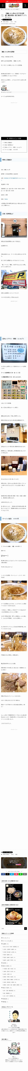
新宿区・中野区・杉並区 (9, 976)
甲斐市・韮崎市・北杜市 (9, 957)
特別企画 (6, 998)
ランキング (6, 938)
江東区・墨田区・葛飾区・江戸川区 (11, 979)
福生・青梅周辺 (7, 993)
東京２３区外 (7, 987)
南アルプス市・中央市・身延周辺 (11, 946)
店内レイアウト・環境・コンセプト (13, 147)
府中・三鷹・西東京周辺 (9, 990)
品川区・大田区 (7, 974)
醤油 (15, 21)
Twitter (6, 199)
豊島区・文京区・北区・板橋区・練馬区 (12, 984)
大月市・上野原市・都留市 (9, 949)
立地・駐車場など (9, 145)
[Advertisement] (14, 117)
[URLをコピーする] (25, 874)
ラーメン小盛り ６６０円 (11, 149)
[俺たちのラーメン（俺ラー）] (14, 5)
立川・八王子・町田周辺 (7, 19)
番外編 (5, 1001)
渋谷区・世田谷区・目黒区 (9, 982)
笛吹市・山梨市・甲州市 (9, 960)
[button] (3, 874)
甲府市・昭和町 (7, 954)
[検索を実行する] (25, 928)
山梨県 (5, 944)
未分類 (5, 963)
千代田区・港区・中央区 (9, 968)
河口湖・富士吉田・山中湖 (9, 952)
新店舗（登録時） (6, 21)
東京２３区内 (7, 966)
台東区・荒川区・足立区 (9, 971)
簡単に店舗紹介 (8, 142)
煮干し (12, 21)
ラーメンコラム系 (8, 941)
